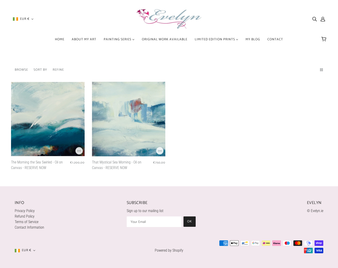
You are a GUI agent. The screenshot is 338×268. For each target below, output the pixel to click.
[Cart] (324, 39)
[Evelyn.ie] (169, 19)
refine (58, 70)
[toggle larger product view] (313, 69)
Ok (189, 221)
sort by (40, 70)
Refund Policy (24, 216)
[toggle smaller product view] (322, 69)
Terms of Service (26, 222)
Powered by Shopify (169, 250)
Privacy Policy (25, 211)
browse (21, 70)
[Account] (323, 19)
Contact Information (29, 227)
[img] (314, 19)
